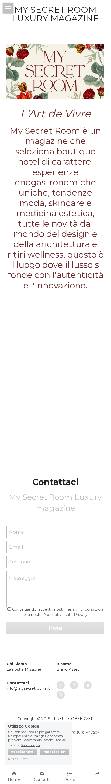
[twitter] (61, 695)
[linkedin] (88, 685)
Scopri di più (30, 745)
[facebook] (74, 685)
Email (16, 547)
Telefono (19, 562)
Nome (16, 532)
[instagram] (61, 685)
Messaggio (22, 578)
